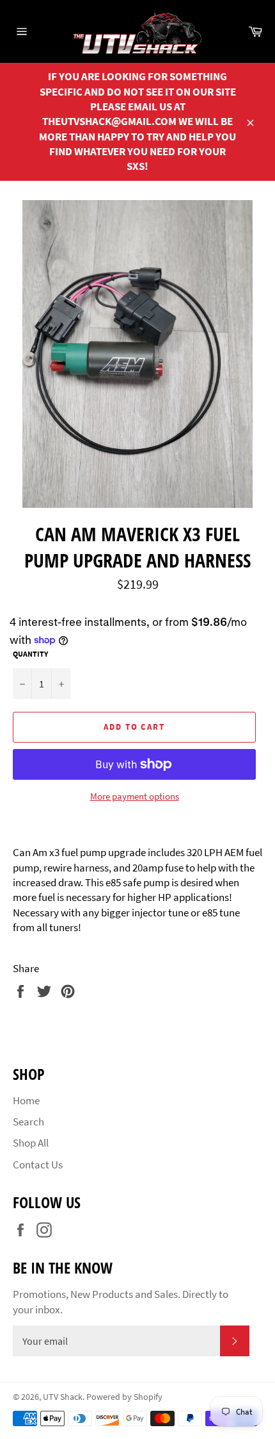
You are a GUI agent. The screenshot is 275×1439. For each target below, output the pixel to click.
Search (28, 1122)
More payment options (134, 796)
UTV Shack (62, 1397)
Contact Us (38, 1164)
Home (26, 1100)
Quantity (30, 654)
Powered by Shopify (124, 1397)
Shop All (31, 1143)
